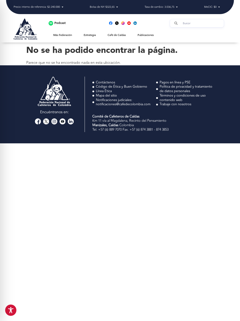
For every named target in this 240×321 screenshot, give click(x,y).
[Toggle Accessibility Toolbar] (11, 310)
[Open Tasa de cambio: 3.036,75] (177, 7)
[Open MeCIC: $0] (219, 7)
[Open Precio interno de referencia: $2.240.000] (62, 7)
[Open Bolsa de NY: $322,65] (117, 7)
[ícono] (117, 23)
